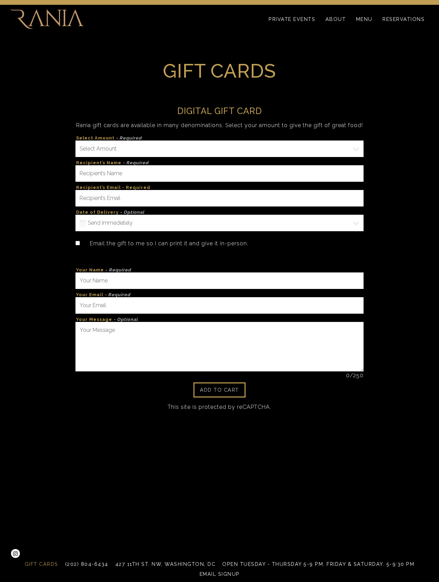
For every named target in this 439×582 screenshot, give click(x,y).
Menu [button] (364, 19)
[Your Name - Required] (219, 280)
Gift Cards (41, 564)
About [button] (335, 19)
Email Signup (220, 574)
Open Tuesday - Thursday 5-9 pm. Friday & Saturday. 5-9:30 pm (318, 564)
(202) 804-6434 (86, 564)
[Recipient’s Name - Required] (219, 173)
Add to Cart (219, 390)
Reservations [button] (403, 19)
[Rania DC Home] (47, 19)
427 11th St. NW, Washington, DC (165, 564)
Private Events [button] (292, 19)
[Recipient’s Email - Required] (219, 198)
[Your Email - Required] (219, 305)
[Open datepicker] (83, 223)
